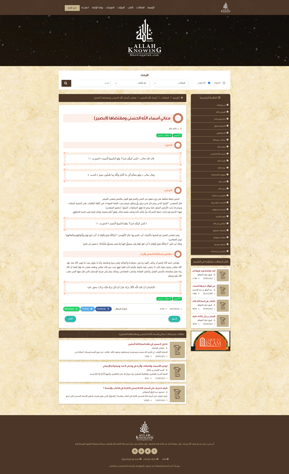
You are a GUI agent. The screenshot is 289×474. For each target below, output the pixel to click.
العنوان (217, 83)
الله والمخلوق (220, 126)
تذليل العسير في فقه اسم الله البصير (148, 344)
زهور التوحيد (221, 216)
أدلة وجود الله (220, 119)
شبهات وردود (220, 244)
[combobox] (171, 83)
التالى (70, 319)
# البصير (177, 135)
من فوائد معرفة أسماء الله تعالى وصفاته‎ (195, 286)
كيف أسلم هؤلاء (219, 209)
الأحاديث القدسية (218, 203)
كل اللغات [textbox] (142, 83)
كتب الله (222, 182)
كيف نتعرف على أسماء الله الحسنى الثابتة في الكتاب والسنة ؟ (135, 388)
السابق (174, 319)
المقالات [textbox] (181, 83)
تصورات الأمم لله (218, 175)
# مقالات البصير (164, 135)
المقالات (165, 98)
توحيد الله (222, 161)
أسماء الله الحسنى (218, 154)
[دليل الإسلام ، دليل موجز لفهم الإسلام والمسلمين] (210, 341)
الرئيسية (176, 98)
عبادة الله (222, 168)
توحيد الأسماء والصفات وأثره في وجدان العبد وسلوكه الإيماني (135, 366)
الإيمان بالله (221, 112)
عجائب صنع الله (219, 140)
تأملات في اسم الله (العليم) (201, 301)
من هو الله (221, 105)
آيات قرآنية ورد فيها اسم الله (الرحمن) (196, 270)
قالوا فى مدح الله (219, 195)
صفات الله (221, 147)
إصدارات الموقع (219, 230)
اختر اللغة (72, 8)
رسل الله (222, 189)
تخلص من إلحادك (218, 251)
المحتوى (202, 83)
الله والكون (221, 133)
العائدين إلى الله (219, 223)
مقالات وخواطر (219, 237)
